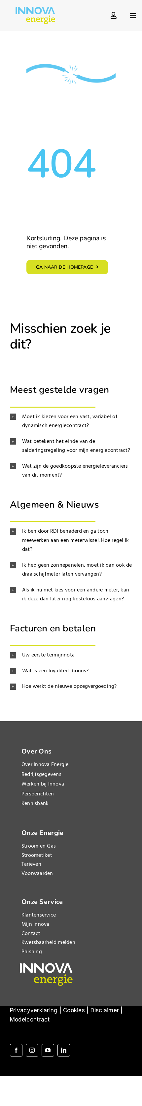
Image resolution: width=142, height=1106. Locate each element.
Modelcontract (30, 1019)
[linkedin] (63, 1050)
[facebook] (16, 1050)
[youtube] (48, 1050)
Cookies (74, 1010)
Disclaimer (104, 1010)
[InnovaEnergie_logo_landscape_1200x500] (35, 9)
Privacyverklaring (33, 1010)
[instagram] (32, 1050)
